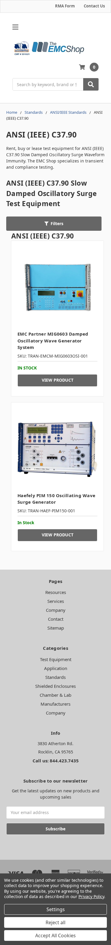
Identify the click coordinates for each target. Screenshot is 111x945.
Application (55, 668)
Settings (55, 909)
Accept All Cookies (55, 935)
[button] (54, 224)
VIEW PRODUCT (57, 380)
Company (55, 610)
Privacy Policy (91, 896)
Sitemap (55, 628)
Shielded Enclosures (55, 686)
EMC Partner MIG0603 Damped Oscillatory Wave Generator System (53, 340)
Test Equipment (55, 659)
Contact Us (94, 6)
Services (55, 601)
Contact (55, 619)
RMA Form (65, 6)
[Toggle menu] (15, 27)
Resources (55, 592)
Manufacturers (55, 704)
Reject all (55, 922)
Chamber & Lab (55, 695)
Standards (55, 677)
